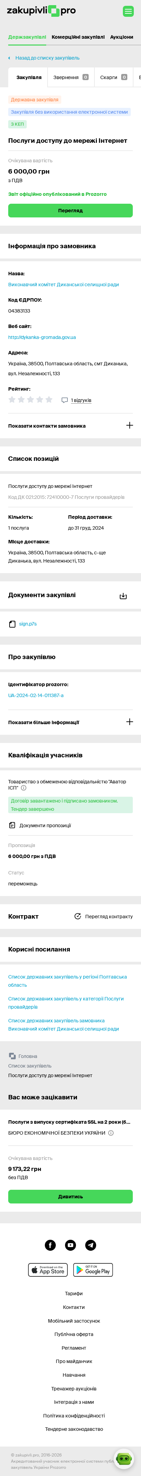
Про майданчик (74, 1361)
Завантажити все (124, 595)
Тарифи (74, 1293)
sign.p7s (28, 624)
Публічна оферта (73, 1334)
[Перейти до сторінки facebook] (50, 1244)
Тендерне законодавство (74, 1429)
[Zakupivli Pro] (41, 11)
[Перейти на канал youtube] (70, 1244)
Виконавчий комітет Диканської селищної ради (63, 284)
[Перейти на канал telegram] (90, 1244)
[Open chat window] (124, 1459)
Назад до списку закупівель (47, 58)
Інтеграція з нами (74, 1402)
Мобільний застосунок (74, 1321)
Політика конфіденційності (74, 1416)
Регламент (74, 1348)
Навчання (74, 1375)
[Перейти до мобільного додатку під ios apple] (48, 1270)
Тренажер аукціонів (74, 1389)
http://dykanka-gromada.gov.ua (42, 337)
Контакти (74, 1307)
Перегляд (70, 210)
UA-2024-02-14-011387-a (36, 695)
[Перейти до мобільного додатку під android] (93, 1270)
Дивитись (70, 1197)
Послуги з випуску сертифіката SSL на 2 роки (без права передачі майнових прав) (70, 1122)
